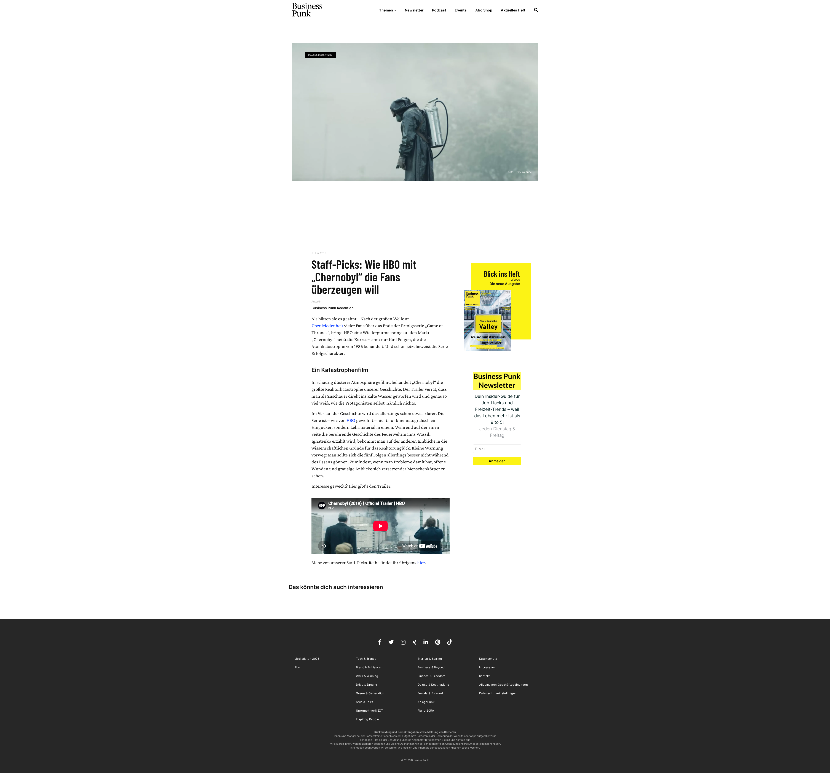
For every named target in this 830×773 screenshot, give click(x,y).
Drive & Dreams (367, 684)
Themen (386, 10)
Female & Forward (430, 693)
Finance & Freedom (431, 676)
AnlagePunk (426, 702)
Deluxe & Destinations (320, 55)
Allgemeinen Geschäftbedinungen (503, 684)
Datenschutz (488, 658)
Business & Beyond (431, 667)
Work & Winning (367, 676)
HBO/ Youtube (523, 172)
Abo (297, 667)
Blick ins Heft (502, 273)
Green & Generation (370, 693)
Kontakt (484, 676)
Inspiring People (367, 719)
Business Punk (307, 10)
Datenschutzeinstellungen (498, 693)
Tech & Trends (366, 658)
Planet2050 (426, 710)
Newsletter (414, 10)
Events (461, 10)
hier (421, 562)
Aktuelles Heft (513, 10)
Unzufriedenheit (327, 325)
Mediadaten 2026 (306, 658)
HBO (351, 420)
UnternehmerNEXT (369, 710)
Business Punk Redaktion (332, 308)
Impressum (487, 667)
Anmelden (497, 461)
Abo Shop (483, 10)
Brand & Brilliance (368, 667)
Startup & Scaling (430, 658)
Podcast (439, 10)
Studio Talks (364, 702)
